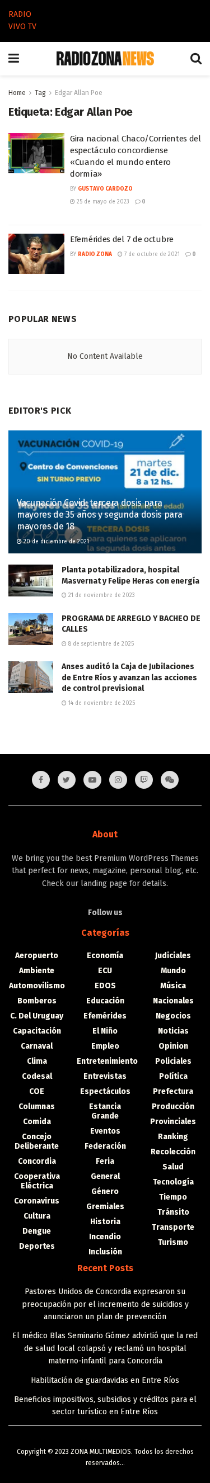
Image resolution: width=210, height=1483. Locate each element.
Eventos (105, 1131)
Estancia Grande (105, 1111)
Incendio (105, 1237)
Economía (105, 955)
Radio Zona (95, 254)
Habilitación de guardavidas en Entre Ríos (105, 1380)
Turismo (173, 1242)
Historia (105, 1221)
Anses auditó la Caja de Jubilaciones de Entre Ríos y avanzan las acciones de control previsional (129, 677)
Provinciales (173, 1121)
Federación (105, 1146)
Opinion (173, 1046)
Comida (37, 1121)
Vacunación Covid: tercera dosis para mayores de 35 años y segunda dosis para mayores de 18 (100, 515)
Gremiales (105, 1206)
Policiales (173, 1061)
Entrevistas (105, 1076)
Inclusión (105, 1252)
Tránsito (173, 1212)
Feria (105, 1161)
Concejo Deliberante (37, 1141)
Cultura (37, 1216)
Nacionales (173, 1001)
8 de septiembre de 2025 (100, 644)
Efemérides (105, 1016)
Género (105, 1191)
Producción (173, 1106)
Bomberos (37, 1001)
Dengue (36, 1231)
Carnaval (37, 1046)
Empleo (105, 1046)
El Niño (105, 1031)
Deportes (37, 1246)
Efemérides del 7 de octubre (122, 239)
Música (173, 986)
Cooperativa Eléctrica (37, 1181)
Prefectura (173, 1091)
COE (36, 1091)
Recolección (173, 1152)
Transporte (173, 1227)
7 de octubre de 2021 (151, 254)
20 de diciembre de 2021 (55, 541)
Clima (37, 1061)
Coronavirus (36, 1201)
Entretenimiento (107, 1061)
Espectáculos (105, 1091)
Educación (105, 1001)
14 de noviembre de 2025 (101, 703)
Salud (173, 1167)
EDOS (105, 986)
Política (173, 1076)
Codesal (37, 1076)
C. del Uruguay (36, 1016)
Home (17, 93)
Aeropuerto (36, 955)
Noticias (173, 1031)
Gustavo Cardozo (105, 189)
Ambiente (36, 970)
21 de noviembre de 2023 (101, 595)
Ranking (173, 1136)
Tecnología (173, 1182)
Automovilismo (37, 986)
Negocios (173, 1016)
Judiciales (173, 955)
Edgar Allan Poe (78, 93)
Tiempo (173, 1197)
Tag (40, 93)
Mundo (173, 970)
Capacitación (37, 1031)
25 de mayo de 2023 (102, 201)
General (105, 1176)
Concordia (37, 1161)
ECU (105, 970)
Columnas (36, 1106)
